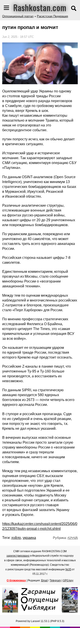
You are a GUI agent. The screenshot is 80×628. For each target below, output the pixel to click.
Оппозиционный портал (18, 16)
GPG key (68, 580)
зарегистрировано (17, 555)
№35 (68, 569)
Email (44, 580)
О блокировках (16, 580)
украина (29, 538)
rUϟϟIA (73, 538)
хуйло (16, 538)
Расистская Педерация (52, 16)
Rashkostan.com (39, 7)
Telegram (55, 580)
